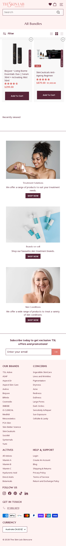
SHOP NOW (33, 195)
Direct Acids (8, 476)
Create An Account (41, 460)
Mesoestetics (9, 418)
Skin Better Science (12, 426)
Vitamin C (7, 468)
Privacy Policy (39, 472)
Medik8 (6, 414)
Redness (37, 393)
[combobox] (33, 12)
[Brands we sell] (33, 224)
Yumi (5, 443)
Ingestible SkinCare (42, 372)
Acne (35, 389)
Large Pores (39, 401)
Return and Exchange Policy (46, 481)
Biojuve (6, 393)
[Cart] (54, 4)
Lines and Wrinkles (42, 376)
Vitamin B (7, 464)
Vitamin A (7, 460)
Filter (10, 33)
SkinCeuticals (9, 431)
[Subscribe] (56, 352)
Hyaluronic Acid (10, 472)
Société (6, 435)
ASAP (5, 376)
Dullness (37, 397)
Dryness (37, 384)
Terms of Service (41, 476)
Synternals (8, 439)
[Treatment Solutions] (33, 160)
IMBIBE (6, 405)
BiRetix (6, 397)
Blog (35, 464)
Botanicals (7, 481)
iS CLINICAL (8, 410)
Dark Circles (38, 405)
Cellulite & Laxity (40, 418)
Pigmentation (39, 380)
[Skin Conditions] (33, 285)
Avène (6, 389)
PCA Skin (7, 422)
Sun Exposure (39, 414)
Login (35, 455)
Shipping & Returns (42, 468)
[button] (11, 83)
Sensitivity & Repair (42, 410)
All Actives (7, 455)
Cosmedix (7, 401)
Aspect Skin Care (10, 384)
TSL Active (7, 372)
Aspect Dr (7, 380)
